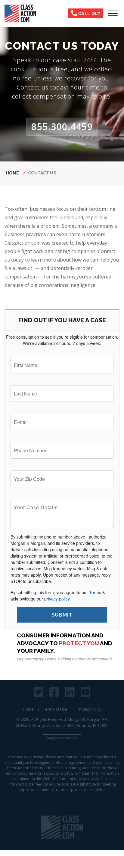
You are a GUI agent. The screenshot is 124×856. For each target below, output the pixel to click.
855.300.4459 (62, 126)
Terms (95, 592)
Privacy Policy (89, 709)
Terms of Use (55, 709)
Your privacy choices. (62, 738)
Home (12, 173)
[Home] (23, 13)
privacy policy (57, 599)
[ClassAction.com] (62, 827)
